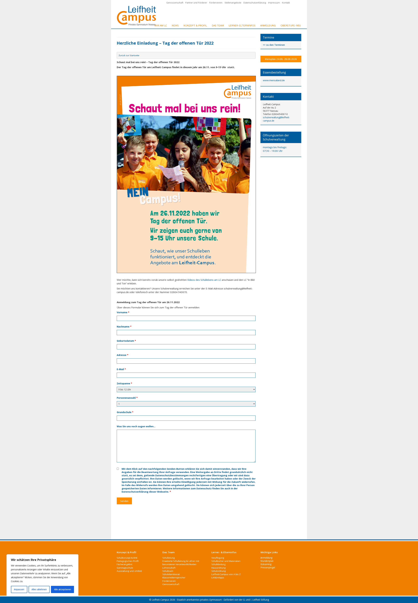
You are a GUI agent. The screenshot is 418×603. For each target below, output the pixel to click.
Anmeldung (268, 25)
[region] (42, 575)
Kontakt (286, 2)
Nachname (124, 326)
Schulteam (167, 571)
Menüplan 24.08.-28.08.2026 (281, 59)
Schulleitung (168, 557)
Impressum (274, 2)
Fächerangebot (124, 564)
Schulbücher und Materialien (225, 561)
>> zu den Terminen (274, 45)
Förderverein (215, 2)
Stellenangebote (233, 2)
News (175, 25)
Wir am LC (160, 25)
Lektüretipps (217, 577)
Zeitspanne (124, 383)
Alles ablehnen (39, 589)
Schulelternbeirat (171, 574)
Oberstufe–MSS (291, 25)
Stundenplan (266, 560)
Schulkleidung (218, 564)
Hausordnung (218, 567)
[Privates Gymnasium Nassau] (137, 15)
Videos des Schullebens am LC (204, 279)
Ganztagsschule (125, 567)
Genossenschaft (174, 2)
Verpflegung (217, 557)
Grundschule (125, 412)
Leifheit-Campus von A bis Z (226, 574)
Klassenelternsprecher (173, 577)
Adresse (122, 355)
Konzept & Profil (195, 25)
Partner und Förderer (196, 2)
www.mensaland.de (274, 80)
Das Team (218, 25)
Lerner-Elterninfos (242, 25)
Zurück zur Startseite (129, 55)
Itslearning (265, 564)
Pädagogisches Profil (127, 561)
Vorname (123, 312)
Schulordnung (218, 571)
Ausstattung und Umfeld (129, 571)
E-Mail (121, 369)
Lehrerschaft (168, 567)
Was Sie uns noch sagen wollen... (136, 426)
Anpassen (19, 589)
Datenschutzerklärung (254, 2)
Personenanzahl (127, 397)
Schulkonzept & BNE (127, 557)
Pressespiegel (267, 567)
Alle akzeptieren (62, 589)
